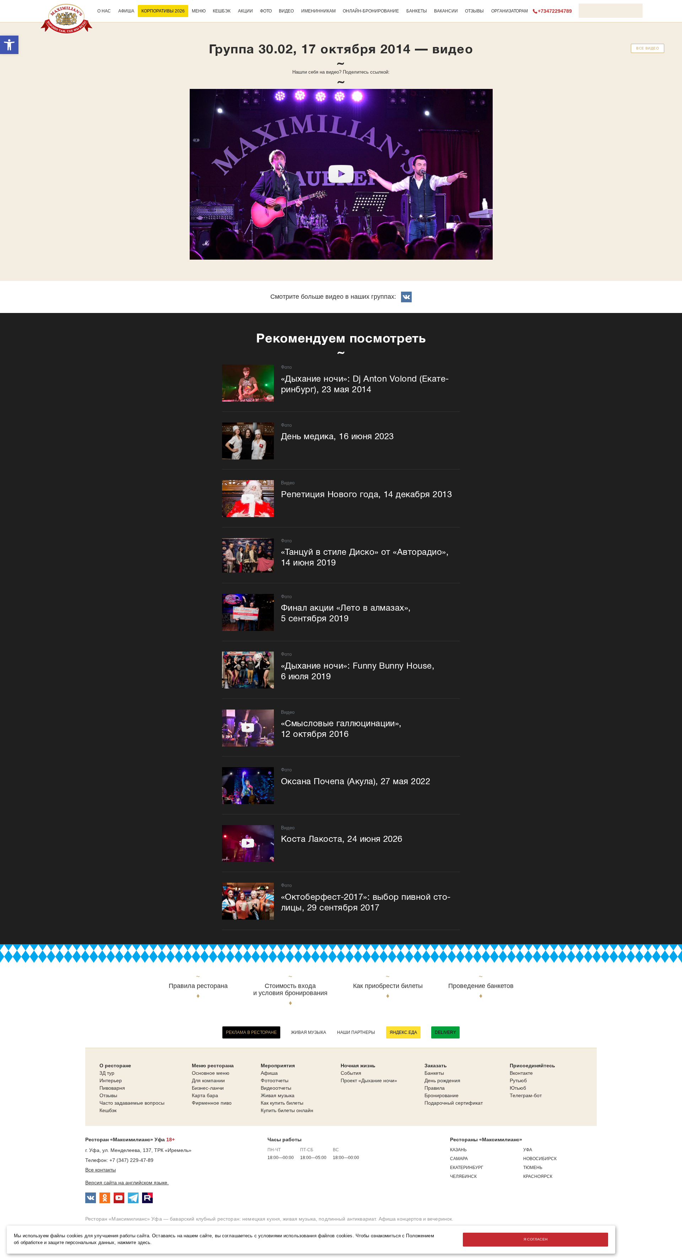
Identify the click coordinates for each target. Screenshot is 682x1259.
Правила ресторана (198, 986)
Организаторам (509, 11)
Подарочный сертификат (453, 1103)
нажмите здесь (134, 1242)
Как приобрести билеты (388, 986)
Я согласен (536, 1239)
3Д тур (106, 1073)
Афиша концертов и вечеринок (415, 1219)
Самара (459, 1158)
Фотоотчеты (274, 1080)
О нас (104, 11)
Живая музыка (308, 1032)
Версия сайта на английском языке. (127, 1182)
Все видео (647, 48)
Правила (434, 1088)
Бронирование (441, 1095)
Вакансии (446, 11)
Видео (286, 11)
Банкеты (416, 11)
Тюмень (532, 1167)
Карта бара (205, 1095)
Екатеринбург (466, 1167)
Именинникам (318, 11)
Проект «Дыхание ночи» (369, 1080)
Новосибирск (540, 1158)
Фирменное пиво (212, 1103)
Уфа (527, 1149)
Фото (266, 11)
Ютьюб (518, 1088)
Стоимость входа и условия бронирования (290, 990)
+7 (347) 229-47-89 (131, 1160)
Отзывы (474, 11)
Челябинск (463, 1176)
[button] (9, 45)
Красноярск (537, 1176)
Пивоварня (112, 1088)
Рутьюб (518, 1080)
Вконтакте (521, 1073)
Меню (199, 11)
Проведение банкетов (481, 986)
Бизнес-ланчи (208, 1088)
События (351, 1073)
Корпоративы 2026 (163, 11)
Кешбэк (222, 11)
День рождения (442, 1080)
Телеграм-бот (526, 1095)
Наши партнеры (356, 1032)
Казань (458, 1149)
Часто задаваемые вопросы (131, 1103)
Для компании (208, 1080)
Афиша (126, 11)
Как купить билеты (282, 1103)
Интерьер (110, 1080)
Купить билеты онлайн (287, 1110)
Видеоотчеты (276, 1088)
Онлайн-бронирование (371, 11)
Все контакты (100, 1170)
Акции (245, 11)
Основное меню (210, 1073)
